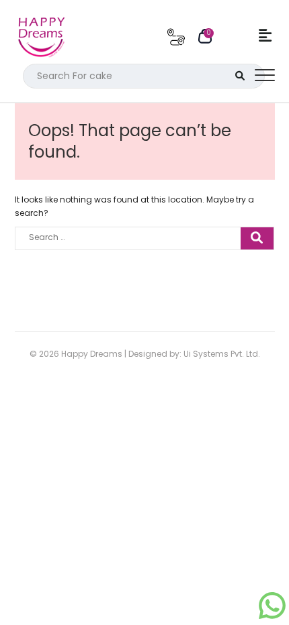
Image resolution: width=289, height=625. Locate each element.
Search (240, 76)
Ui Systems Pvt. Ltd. (221, 353)
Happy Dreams (91, 353)
